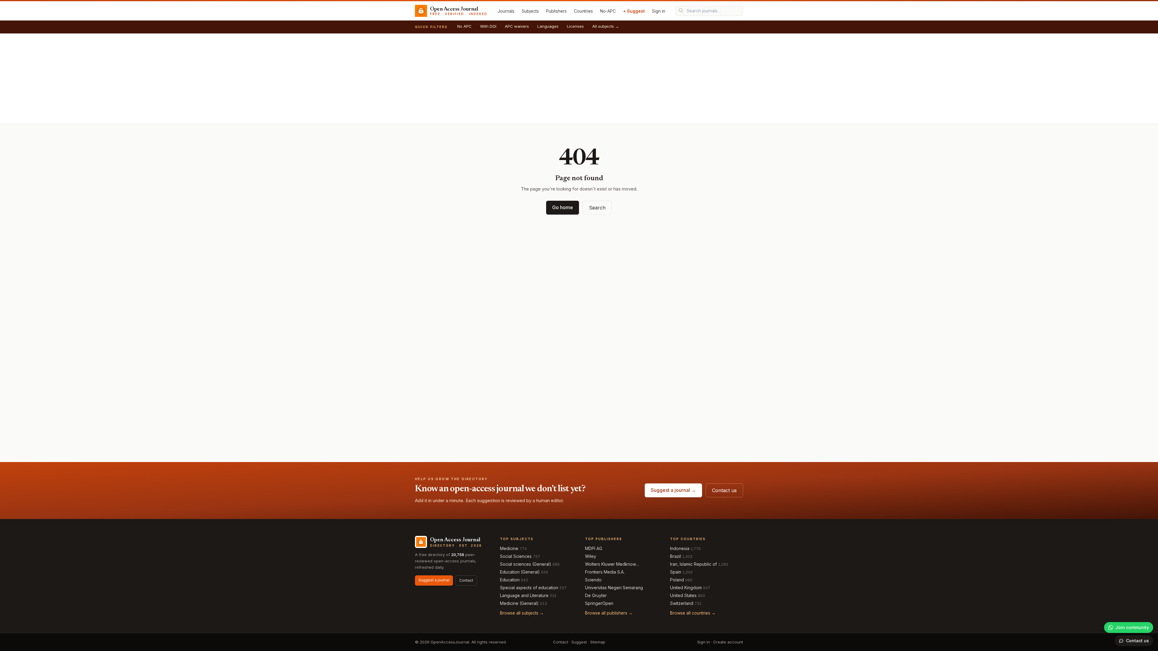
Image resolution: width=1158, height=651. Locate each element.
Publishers (556, 11)
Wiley (590, 556)
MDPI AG (593, 548)
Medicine (509, 548)
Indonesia (679, 548)
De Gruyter (596, 595)
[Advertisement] (579, 78)
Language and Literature (524, 595)
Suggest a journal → (673, 490)
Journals (506, 11)
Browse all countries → (693, 612)
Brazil (675, 556)
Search (597, 208)
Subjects (530, 11)
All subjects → (605, 26)
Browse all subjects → (522, 612)
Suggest (579, 642)
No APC (464, 26)
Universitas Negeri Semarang (614, 587)
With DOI (488, 26)
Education (510, 579)
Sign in (658, 11)
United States (683, 595)
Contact (466, 580)
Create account (728, 642)
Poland (677, 579)
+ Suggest (634, 11)
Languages (547, 26)
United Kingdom (686, 587)
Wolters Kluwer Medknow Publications (610, 564)
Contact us (724, 490)
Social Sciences (516, 556)
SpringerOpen (599, 603)
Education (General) (520, 571)
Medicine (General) (519, 603)
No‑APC (608, 11)
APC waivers (517, 26)
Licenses (575, 26)
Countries (583, 11)
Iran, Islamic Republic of (693, 564)
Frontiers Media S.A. (605, 571)
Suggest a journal (434, 580)
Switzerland (681, 603)
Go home (562, 207)
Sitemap (597, 642)
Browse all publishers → (609, 612)
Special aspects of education (529, 587)
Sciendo (593, 579)
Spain (675, 571)
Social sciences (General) (525, 564)
